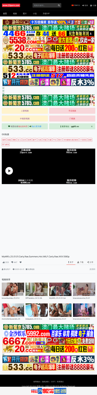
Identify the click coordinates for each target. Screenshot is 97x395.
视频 (15, 13)
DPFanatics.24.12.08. (34, 298)
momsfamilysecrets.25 (11, 319)
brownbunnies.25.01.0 (10, 298)
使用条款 (36, 382)
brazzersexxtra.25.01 (81, 298)
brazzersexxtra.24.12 (81, 319)
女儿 (19, 140)
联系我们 (60, 382)
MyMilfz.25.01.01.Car (57, 298)
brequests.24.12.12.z (34, 319)
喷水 (60, 140)
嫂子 (34, 140)
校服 (9, 140)
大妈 (39, 140)
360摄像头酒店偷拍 (70, 140)
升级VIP (46, 13)
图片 (25, 13)
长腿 (49, 140)
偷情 (4, 140)
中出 (55, 140)
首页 (5, 13)
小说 (35, 13)
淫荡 (44, 140)
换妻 (90, 140)
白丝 (24, 140)
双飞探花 (5, 144)
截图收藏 (19, 126)
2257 (53, 382)
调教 (14, 140)
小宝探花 (83, 140)
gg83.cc (75, 126)
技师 (29, 140)
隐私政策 (45, 382)
